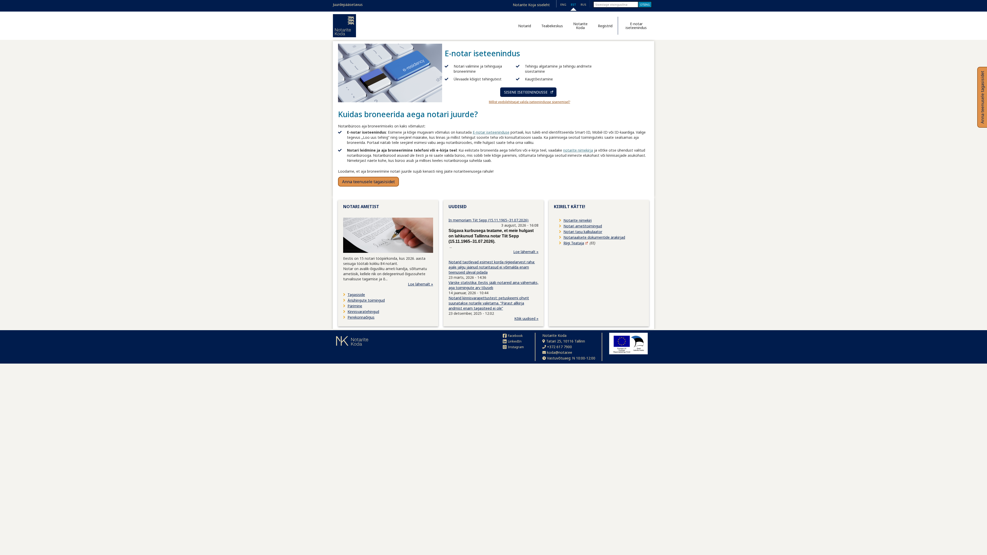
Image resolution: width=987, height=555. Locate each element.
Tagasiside (356, 294)
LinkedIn (515, 341)
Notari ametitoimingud (582, 226)
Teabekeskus (552, 25)
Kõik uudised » (526, 318)
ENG (563, 4)
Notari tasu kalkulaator (582, 231)
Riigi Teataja (573, 242)
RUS (583, 4)
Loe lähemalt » (420, 284)
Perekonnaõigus (361, 317)
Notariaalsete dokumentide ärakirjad (594, 237)
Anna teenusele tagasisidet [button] (368, 181)
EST (573, 4)
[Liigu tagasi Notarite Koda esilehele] (344, 25)
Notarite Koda (580, 25)
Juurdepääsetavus (348, 4)
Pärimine (355, 305)
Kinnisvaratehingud (363, 311)
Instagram (516, 347)
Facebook (515, 336)
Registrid (605, 25)
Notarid (524, 25)
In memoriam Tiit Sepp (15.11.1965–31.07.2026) (488, 220)
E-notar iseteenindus (636, 25)
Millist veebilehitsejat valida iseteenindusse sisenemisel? (529, 102)
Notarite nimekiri (577, 220)
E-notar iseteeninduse (491, 132)
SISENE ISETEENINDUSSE (525, 92)
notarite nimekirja (578, 150)
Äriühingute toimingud (366, 300)
